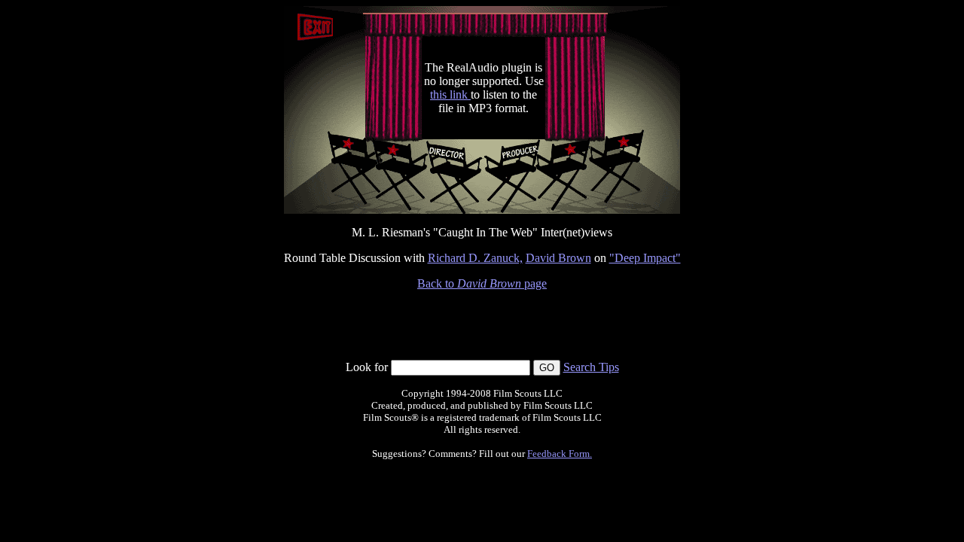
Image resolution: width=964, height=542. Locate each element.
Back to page (482, 283)
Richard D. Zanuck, (475, 257)
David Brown (558, 257)
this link (450, 94)
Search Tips (591, 367)
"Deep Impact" (645, 257)
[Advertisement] (482, 325)
